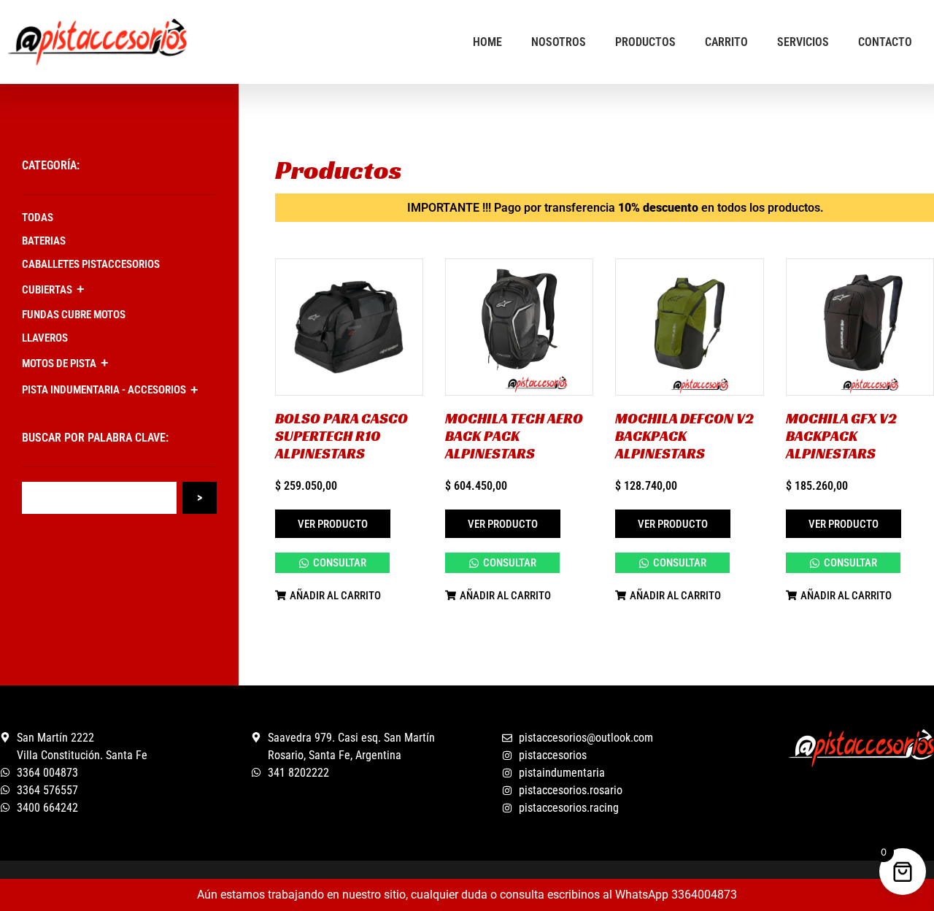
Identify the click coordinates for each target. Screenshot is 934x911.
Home (487, 42)
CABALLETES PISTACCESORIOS (91, 264)
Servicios (803, 42)
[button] (328, 596)
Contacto (885, 42)
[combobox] (99, 498)
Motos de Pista (59, 363)
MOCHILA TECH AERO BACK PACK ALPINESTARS (514, 436)
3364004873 (704, 895)
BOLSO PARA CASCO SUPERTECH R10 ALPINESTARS (341, 436)
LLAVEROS (45, 338)
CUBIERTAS (47, 289)
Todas (37, 217)
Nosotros (558, 42)
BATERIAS (44, 240)
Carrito (726, 42)
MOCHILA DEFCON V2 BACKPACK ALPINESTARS (684, 436)
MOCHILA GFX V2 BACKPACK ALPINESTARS (841, 436)
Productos (645, 42)
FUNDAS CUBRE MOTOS (74, 314)
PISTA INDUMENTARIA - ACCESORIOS (104, 389)
